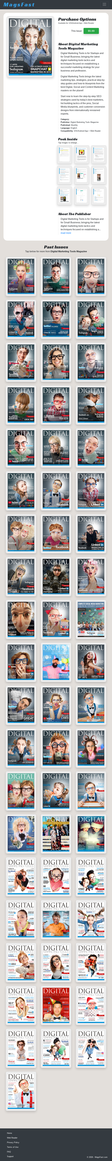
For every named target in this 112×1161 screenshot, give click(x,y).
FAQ (9, 1152)
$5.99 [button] (91, 30)
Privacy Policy (13, 1142)
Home (9, 1133)
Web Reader (12, 1138)
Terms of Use (12, 1147)
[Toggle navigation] (104, 4)
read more (66, 233)
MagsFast (19, 4)
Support (10, 1156)
